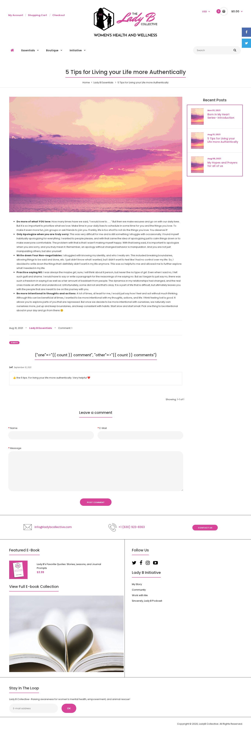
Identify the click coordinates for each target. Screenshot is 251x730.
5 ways (14, 343)
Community (139, 590)
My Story (137, 584)
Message (15, 448)
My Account (15, 15)
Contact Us (205, 527)
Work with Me (140, 595)
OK (69, 708)
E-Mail (103, 428)
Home (86, 82)
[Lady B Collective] (125, 36)
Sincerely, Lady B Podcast (147, 601)
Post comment (96, 502)
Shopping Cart (37, 15)
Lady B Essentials (103, 82)
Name (13, 428)
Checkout (58, 15)
